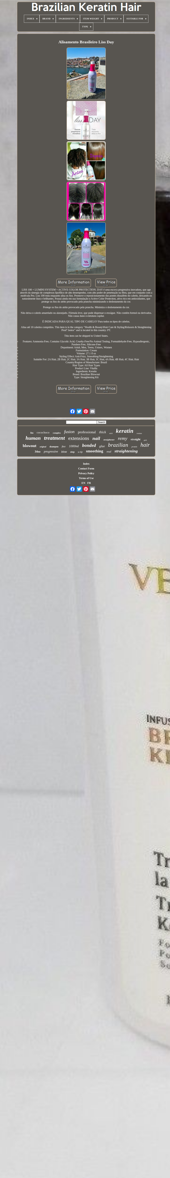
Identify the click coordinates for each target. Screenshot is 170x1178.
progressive (51, 451)
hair (145, 445)
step (72, 452)
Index (86, 463)
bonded (89, 445)
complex (57, 433)
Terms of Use (86, 478)
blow (64, 451)
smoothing (94, 451)
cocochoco (43, 432)
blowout (29, 446)
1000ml (74, 446)
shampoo (53, 446)
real (109, 451)
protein (134, 447)
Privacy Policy (86, 473)
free (64, 446)
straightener (109, 439)
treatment (54, 438)
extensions (78, 438)
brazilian (118, 445)
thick (102, 432)
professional (87, 432)
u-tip (80, 452)
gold (145, 440)
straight (135, 439)
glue (102, 446)
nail (96, 438)
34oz (38, 451)
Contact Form (86, 468)
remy (122, 438)
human (33, 438)
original (43, 447)
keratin (124, 431)
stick (111, 433)
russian (139, 433)
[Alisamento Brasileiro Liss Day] (86, 73)
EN (83, 483)
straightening (126, 451)
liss (31, 433)
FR (89, 483)
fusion (69, 431)
